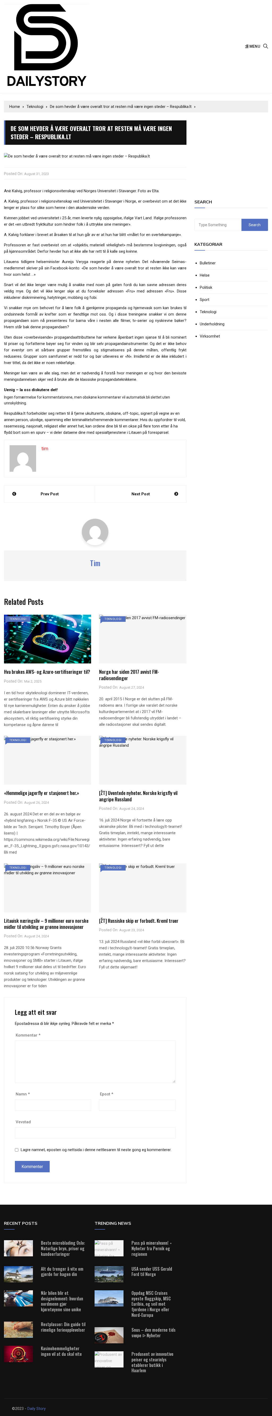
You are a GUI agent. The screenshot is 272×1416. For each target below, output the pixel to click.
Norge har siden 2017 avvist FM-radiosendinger (129, 674)
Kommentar (28, 1035)
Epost (106, 1094)
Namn (23, 1094)
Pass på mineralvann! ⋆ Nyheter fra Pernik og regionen (151, 1248)
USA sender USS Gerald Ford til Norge (151, 1272)
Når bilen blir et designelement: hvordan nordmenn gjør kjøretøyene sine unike (62, 1301)
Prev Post (50, 494)
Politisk (206, 288)
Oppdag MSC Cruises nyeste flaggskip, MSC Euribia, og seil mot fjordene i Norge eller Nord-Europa (151, 1304)
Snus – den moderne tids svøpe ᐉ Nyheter (153, 1333)
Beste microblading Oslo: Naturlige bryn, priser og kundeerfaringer (63, 1248)
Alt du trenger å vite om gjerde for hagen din (62, 1272)
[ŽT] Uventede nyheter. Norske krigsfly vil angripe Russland (138, 795)
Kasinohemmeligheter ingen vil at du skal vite (61, 1351)
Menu (254, 46)
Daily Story (36, 1408)
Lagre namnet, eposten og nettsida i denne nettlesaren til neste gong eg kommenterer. (96, 1149)
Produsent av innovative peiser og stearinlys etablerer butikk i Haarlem (152, 1362)
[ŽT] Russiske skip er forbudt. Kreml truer (138, 920)
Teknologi (17, 619)
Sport (204, 300)
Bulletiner (208, 263)
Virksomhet (210, 336)
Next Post (140, 494)
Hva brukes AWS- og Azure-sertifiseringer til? (47, 671)
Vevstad (23, 1122)
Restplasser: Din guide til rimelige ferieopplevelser (63, 1327)
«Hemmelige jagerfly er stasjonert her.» (41, 792)
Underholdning (212, 324)
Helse (205, 275)
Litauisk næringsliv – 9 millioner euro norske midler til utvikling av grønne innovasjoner (46, 923)
